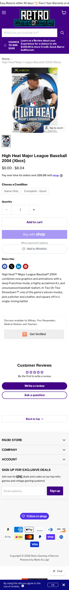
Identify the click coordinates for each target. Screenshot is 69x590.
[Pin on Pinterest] (25, 266)
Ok (52, 585)
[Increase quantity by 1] (34, 210)
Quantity (7, 201)
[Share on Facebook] (4, 266)
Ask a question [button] (34, 395)
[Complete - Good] (36, 195)
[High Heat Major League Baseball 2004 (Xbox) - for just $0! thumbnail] (6, 141)
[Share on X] (11, 266)
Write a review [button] (34, 386)
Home (6, 59)
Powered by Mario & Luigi (34, 559)
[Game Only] (12, 195)
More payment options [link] (34, 242)
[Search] (62, 33)
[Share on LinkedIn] (18, 266)
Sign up (55, 491)
